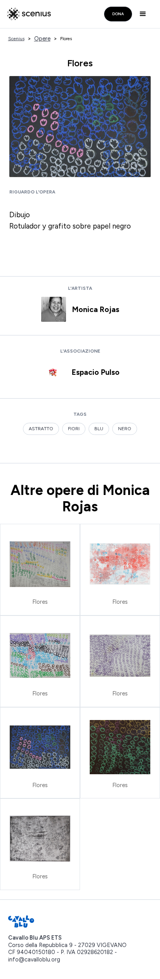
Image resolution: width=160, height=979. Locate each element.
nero (124, 428)
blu (98, 428)
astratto (41, 428)
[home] (27, 14)
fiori (74, 428)
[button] (144, 14)
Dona (118, 13)
